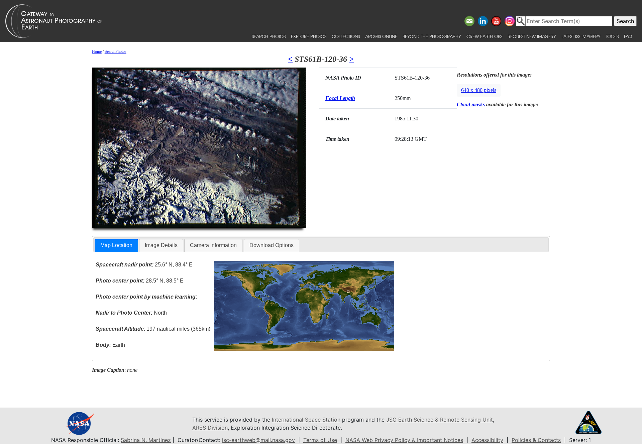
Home (97, 51)
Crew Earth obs (484, 36)
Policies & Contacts (536, 440)
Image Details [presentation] (161, 245)
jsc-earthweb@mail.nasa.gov (258, 440)
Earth (110, 345)
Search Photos (269, 36)
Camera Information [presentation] (213, 245)
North (131, 313)
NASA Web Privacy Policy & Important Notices (404, 440)
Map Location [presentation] (116, 245)
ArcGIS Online (381, 36)
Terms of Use (320, 440)
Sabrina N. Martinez (146, 440)
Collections (346, 36)
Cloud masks (471, 104)
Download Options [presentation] (271, 245)
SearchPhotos (115, 51)
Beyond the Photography (432, 36)
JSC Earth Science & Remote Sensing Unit (439, 419)
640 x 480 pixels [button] (478, 90)
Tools (612, 36)
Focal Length (340, 98)
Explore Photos (308, 36)
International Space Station (306, 419)
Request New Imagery (532, 36)
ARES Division (210, 427)
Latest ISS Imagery (581, 36)
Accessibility (487, 440)
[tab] (116, 245)
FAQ (628, 36)
